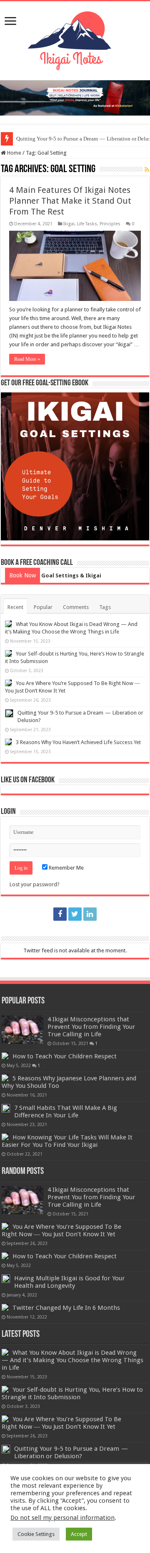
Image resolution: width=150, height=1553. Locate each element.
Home (13, 153)
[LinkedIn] (90, 914)
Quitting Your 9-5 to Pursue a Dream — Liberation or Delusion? (72, 1452)
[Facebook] (60, 914)
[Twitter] (75, 914)
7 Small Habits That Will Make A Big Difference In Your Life (65, 1111)
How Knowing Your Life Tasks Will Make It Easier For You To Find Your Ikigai (67, 1141)
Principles (110, 224)
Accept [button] (79, 1534)
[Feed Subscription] (147, 169)
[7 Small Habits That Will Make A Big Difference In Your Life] (6, 1108)
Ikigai (69, 224)
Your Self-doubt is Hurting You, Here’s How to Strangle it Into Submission (72, 1393)
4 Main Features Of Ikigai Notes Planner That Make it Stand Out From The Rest (70, 201)
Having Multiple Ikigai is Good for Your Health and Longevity (69, 1281)
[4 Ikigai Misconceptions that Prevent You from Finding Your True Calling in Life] (22, 1030)
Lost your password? (35, 884)
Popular (43, 607)
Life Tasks (87, 224)
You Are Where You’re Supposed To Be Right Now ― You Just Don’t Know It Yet (61, 1230)
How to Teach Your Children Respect (64, 1056)
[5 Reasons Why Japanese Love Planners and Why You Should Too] (5, 1078)
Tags (105, 607)
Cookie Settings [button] (36, 1534)
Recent (15, 607)
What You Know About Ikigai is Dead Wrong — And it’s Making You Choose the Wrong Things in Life (72, 1360)
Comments (76, 607)
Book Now (22, 575)
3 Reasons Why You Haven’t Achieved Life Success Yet (78, 742)
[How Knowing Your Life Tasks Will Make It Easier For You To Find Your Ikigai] (5, 1137)
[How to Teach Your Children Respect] (5, 1056)
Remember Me (66, 868)
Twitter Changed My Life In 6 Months (66, 1307)
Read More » (27, 359)
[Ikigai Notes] (75, 39)
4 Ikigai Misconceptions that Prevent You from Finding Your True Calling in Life (91, 1027)
